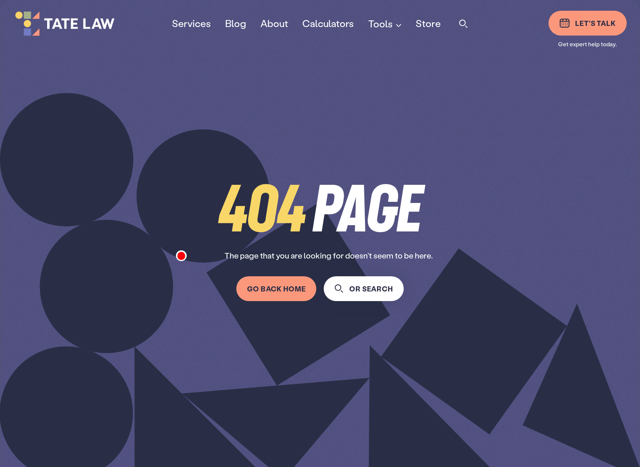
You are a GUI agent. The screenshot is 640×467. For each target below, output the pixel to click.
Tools (380, 23)
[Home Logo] (85, 24)
